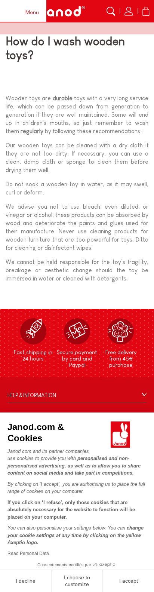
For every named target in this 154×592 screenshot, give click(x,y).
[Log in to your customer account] (129, 11)
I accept (128, 581)
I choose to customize (77, 580)
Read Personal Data (28, 553)
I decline (26, 581)
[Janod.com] (61, 11)
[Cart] (146, 11)
